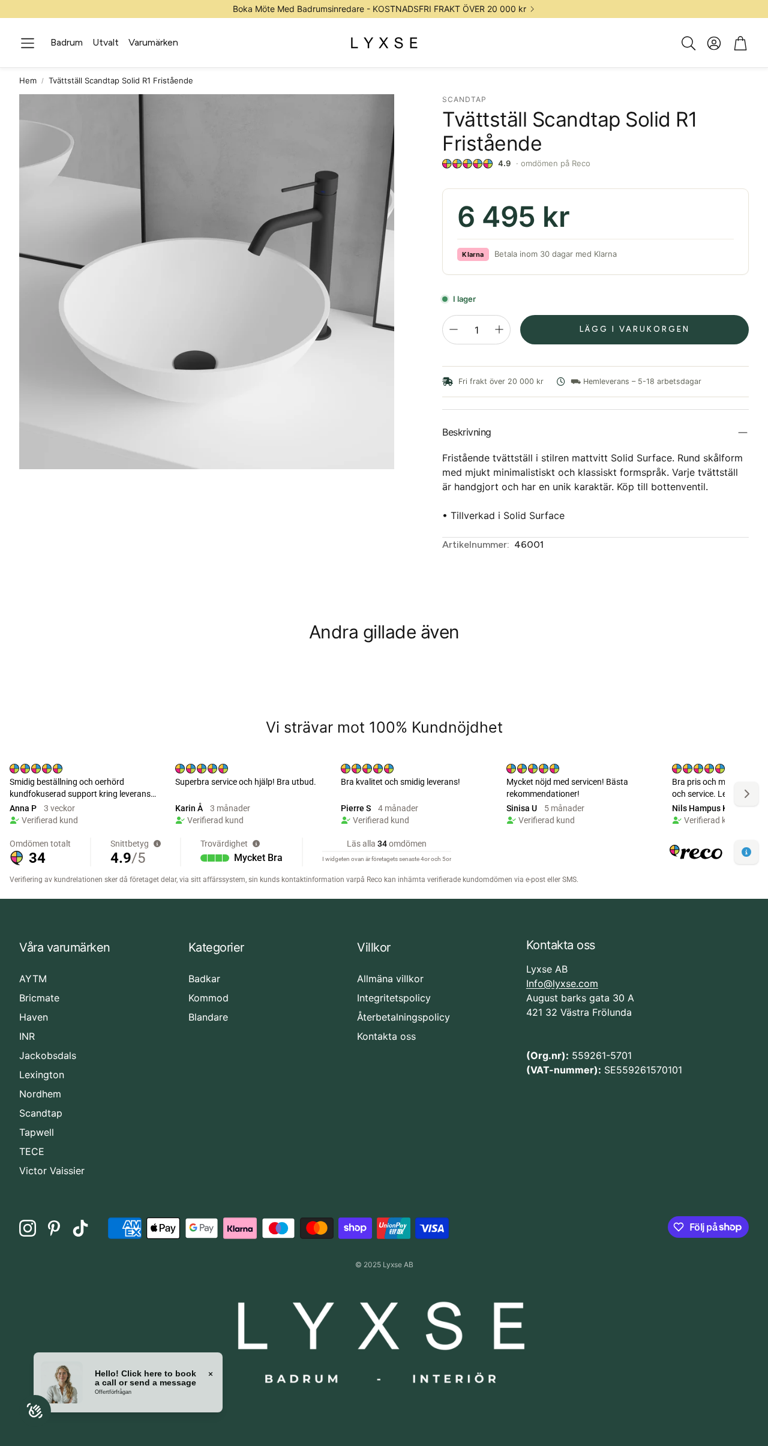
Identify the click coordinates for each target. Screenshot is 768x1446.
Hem (28, 80)
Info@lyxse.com (562, 983)
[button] (27, 43)
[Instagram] (27, 1228)
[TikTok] (80, 1228)
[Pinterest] (54, 1228)
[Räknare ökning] (499, 329)
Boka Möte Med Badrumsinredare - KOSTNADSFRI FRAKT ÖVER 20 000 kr (379, 9)
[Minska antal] (453, 329)
